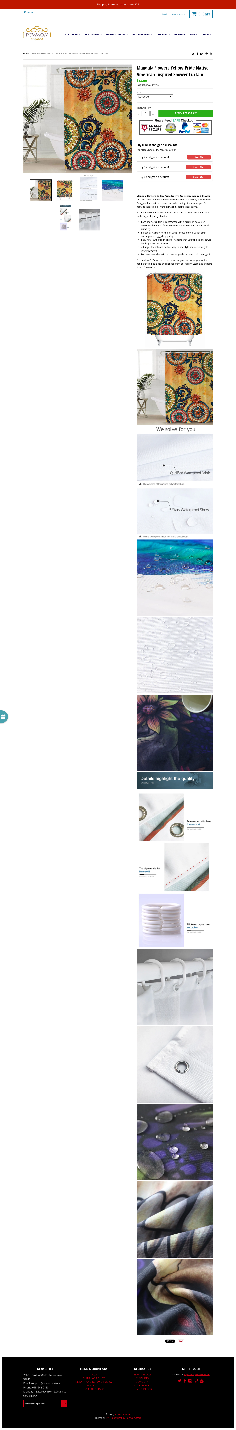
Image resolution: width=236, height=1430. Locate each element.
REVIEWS (179, 34)
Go (64, 1403)
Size (139, 93)
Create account (179, 14)
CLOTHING (71, 34)
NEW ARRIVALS (142, 1374)
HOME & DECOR (116, 34)
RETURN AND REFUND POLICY (93, 1381)
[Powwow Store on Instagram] (201, 54)
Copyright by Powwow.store (126, 1417)
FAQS (94, 1374)
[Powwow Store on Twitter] (193, 54)
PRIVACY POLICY (94, 1385)
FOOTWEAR (92, 34)
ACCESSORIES (141, 34)
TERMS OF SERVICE (93, 1389)
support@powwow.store (197, 1374)
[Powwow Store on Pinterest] (206, 54)
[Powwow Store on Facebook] (197, 54)
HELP (205, 34)
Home (26, 53)
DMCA (194, 34)
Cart (204, 14)
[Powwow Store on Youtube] (211, 54)
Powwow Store (123, 1414)
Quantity (144, 108)
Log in (165, 14)
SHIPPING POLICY (94, 1378)
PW (107, 1417)
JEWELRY (162, 34)
